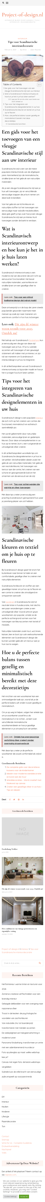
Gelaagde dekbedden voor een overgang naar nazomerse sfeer (22, 1006)
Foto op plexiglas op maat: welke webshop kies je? (21, 1054)
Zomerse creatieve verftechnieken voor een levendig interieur (21, 996)
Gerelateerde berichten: (17, 124)
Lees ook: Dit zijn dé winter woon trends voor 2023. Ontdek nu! (26, 100)
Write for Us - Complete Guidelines (17, 1143)
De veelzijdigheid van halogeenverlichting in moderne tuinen (21, 1035)
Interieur (22, 39)
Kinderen (6, 1111)
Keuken (5, 1106)
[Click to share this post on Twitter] (14, 799)
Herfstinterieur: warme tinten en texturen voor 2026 (22, 986)
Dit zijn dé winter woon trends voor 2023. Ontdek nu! (20, 328)
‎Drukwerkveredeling (10, 1146)
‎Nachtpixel (6, 1149)
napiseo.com (10, 1175)
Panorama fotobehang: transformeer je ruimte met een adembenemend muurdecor (22, 1045)
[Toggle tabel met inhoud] (38, 85)
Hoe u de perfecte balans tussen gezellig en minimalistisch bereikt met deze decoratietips (22, 118)
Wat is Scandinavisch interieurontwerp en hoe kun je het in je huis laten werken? (21, 95)
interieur (39, 418)
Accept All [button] (24, 1196)
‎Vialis (4, 1153)
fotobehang (34, 340)
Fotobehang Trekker (10, 849)
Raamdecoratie (9, 1121)
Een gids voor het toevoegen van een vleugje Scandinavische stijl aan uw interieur (22, 89)
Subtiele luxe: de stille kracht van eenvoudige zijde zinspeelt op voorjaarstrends (21, 1074)
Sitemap (5, 1140)
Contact (5, 1136)
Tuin (3, 1126)
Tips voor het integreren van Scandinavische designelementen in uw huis (22, 105)
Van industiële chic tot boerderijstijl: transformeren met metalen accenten (18, 1025)
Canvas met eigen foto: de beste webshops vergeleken (21, 1064)
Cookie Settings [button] (10, 1196)
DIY (3, 1097)
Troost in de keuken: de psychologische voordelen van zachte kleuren (19, 1015)
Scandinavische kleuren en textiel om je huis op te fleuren (22, 111)
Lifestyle (5, 1116)
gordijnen (10, 602)
